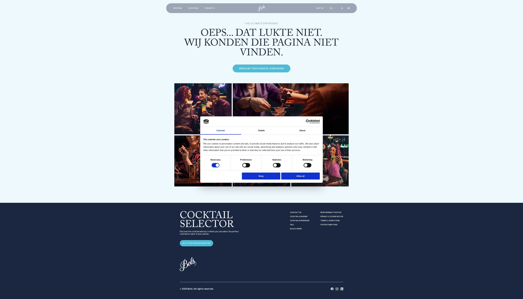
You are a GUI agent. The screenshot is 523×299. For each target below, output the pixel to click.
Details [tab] (261, 130)
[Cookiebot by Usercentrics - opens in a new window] (308, 121)
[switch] (246, 165)
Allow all (300, 176)
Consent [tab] (221, 130)
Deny (261, 176)
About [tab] (302, 130)
